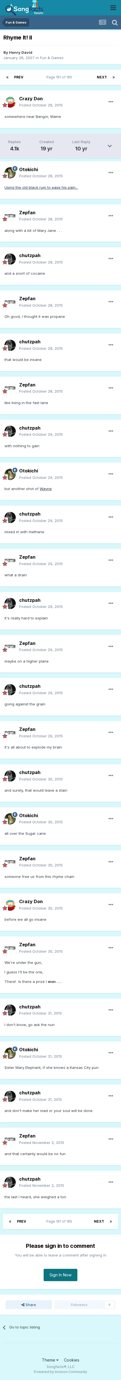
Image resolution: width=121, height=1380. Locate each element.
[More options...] (110, 102)
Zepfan (27, 212)
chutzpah (30, 255)
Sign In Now (60, 1274)
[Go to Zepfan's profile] (10, 216)
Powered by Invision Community (60, 1372)
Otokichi (28, 169)
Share (30, 1304)
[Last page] (114, 77)
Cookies (71, 1360)
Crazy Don (31, 98)
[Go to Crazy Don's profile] (10, 102)
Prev (18, 77)
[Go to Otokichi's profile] (10, 172)
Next (102, 77)
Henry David (20, 52)
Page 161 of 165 (60, 77)
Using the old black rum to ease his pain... (41, 187)
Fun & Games (52, 57)
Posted (41, 105)
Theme (49, 1360)
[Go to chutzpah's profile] (10, 259)
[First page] (7, 77)
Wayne (46, 488)
